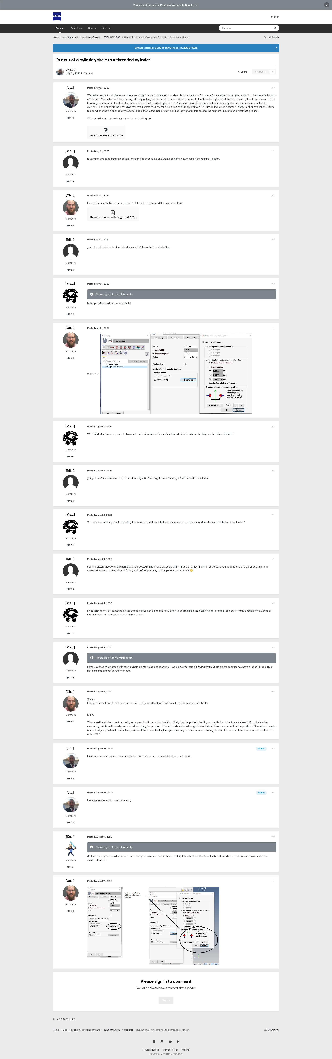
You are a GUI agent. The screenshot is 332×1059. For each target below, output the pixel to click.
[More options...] (273, 88)
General (88, 73)
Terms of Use (170, 1049)
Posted (98, 87)
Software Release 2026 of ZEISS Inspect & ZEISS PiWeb (166, 47)
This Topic (261, 28)
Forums (60, 28)
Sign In (275, 16)
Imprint (185, 1049)
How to (92, 28)
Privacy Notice (151, 1049)
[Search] (275, 28)
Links (105, 28)
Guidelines (76, 28)
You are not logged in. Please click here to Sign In (163, 4)
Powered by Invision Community (166, 1054)
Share (243, 71)
